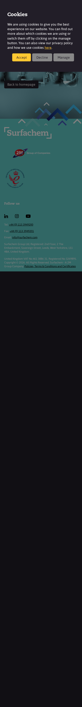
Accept (21, 57)
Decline (42, 57)
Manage (64, 57)
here (48, 47)
